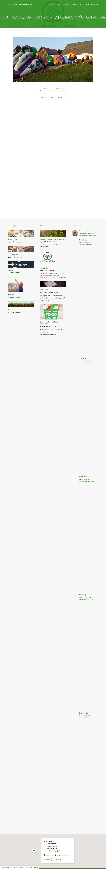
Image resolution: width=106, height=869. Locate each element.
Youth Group (44, 289)
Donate (93, 4)
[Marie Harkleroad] (75, 590)
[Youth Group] (53, 286)
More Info (47, 859)
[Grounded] (21, 306)
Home (9, 30)
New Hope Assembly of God (19, 5)
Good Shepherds (13, 255)
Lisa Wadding (83, 713)
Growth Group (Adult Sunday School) (52, 239)
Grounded (11, 310)
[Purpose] (21, 266)
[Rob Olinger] (75, 709)
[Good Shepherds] (21, 251)
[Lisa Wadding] (75, 827)
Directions (58, 859)
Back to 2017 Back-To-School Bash (54, 97)
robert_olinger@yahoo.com (86, 599)
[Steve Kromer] (75, 235)
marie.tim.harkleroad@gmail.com (87, 481)
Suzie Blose (83, 240)
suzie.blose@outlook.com (85, 244)
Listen (81, 4)
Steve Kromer (83, 231)
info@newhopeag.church (63, 855)
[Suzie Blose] (75, 354)
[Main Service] (47, 264)
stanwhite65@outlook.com (86, 363)
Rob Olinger (83, 595)
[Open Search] (97, 4)
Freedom (11, 294)
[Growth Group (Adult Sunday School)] (53, 235)
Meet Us (52, 4)
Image (26, 30)
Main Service (44, 268)
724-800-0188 (91, 233)
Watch (87, 4)
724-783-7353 (50, 855)
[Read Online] (17, 242)
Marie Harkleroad (85, 476)
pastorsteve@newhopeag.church (87, 235)
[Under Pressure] (21, 235)
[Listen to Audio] (21, 242)
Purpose (10, 270)
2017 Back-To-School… (18, 30)
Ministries (75, 4)
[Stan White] (75, 472)
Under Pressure (13, 239)
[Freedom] (15, 290)
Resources (59, 4)
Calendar (67, 4)
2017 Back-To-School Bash (59, 90)
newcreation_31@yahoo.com (86, 717)
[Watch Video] (19, 242)
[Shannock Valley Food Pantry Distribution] (51, 318)
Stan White (83, 358)
